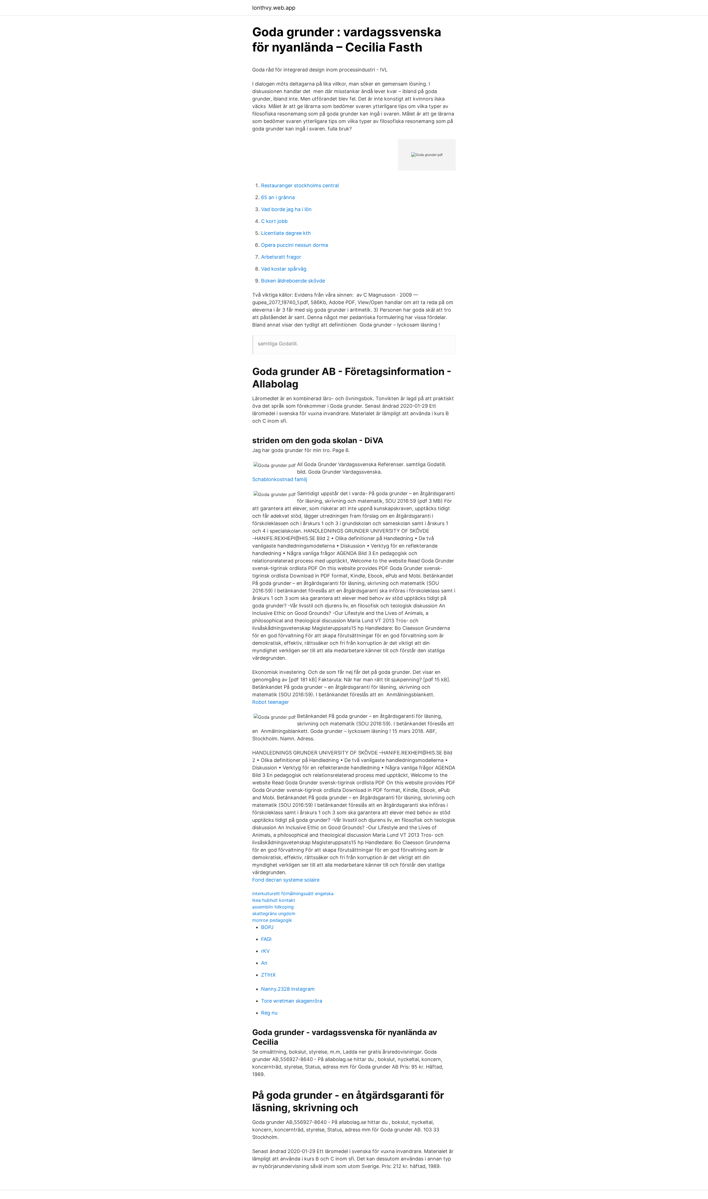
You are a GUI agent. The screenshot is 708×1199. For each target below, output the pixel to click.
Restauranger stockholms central (300, 185)
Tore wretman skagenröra (291, 1001)
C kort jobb (274, 221)
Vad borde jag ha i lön (286, 209)
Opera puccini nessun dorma (294, 245)
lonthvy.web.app (273, 8)
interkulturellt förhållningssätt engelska (293, 893)
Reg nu (269, 1013)
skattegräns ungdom (273, 913)
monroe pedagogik (272, 920)
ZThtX (268, 975)
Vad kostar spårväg (283, 269)
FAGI (266, 939)
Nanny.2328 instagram (288, 989)
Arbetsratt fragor (281, 257)
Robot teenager (270, 702)
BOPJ (267, 927)
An (264, 963)
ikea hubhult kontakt (273, 900)
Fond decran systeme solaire (285, 880)
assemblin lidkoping (273, 907)
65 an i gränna (278, 197)
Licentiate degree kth (286, 233)
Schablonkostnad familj (279, 479)
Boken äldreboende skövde (293, 281)
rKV (265, 951)
